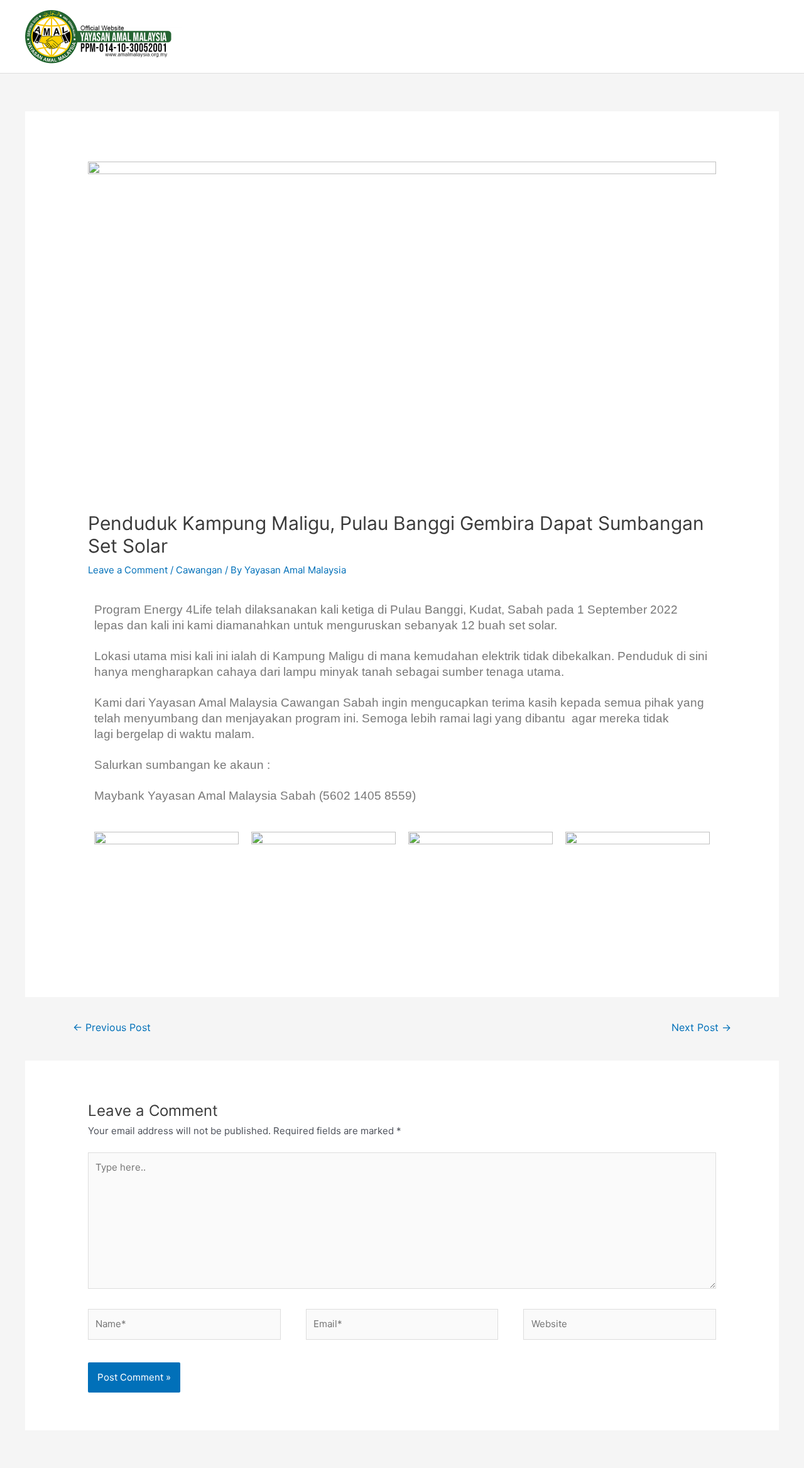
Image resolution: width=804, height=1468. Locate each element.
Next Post (701, 1028)
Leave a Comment (128, 570)
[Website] (619, 1326)
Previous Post (112, 1028)
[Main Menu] (765, 36)
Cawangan (199, 570)
